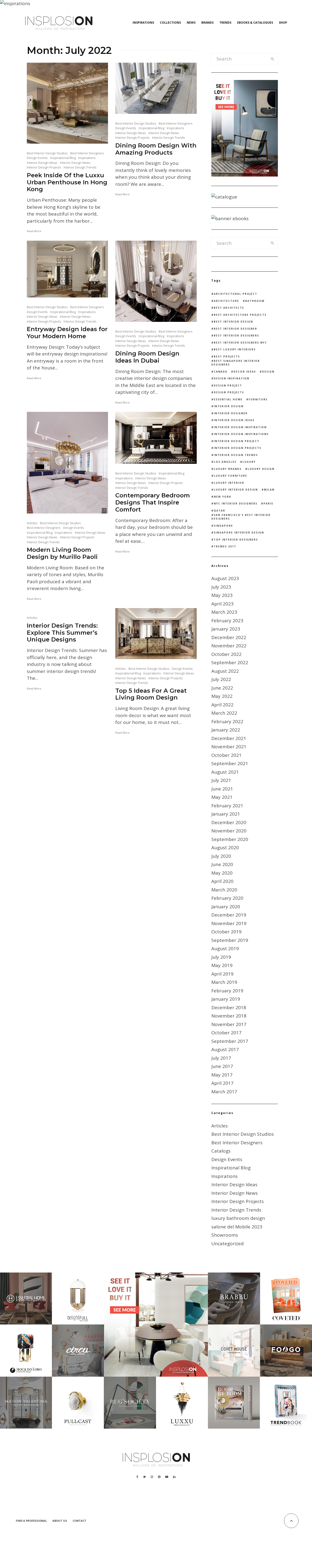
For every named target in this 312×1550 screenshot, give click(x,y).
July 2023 (221, 587)
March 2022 (224, 713)
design (268, 371)
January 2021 (225, 814)
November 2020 (228, 831)
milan (269, 489)
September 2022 (229, 662)
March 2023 (224, 612)
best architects (229, 307)
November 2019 (228, 923)
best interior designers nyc (240, 342)
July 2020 (221, 856)
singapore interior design (239, 532)
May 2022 (222, 696)
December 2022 (228, 637)
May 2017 (222, 1075)
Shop (283, 22)
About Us (59, 1520)
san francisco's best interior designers (241, 516)
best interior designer (235, 328)
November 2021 (228, 746)
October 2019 (226, 931)
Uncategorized (227, 1243)
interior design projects (237, 448)
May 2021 (222, 797)
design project (228, 385)
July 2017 (221, 1058)
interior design (229, 406)
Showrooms (224, 1235)
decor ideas (245, 371)
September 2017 (229, 1041)
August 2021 (225, 772)
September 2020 (229, 839)
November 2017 (228, 1024)
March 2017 (224, 1091)
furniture (258, 399)
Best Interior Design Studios (47, 153)
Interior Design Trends (80, 167)
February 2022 (227, 721)
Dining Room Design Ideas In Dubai (147, 357)
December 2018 (228, 1007)
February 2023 (227, 620)
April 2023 (222, 604)
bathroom (254, 301)
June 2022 (222, 688)
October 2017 (226, 1032)
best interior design (233, 321)
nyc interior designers (235, 503)
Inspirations (143, 22)
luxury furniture (230, 475)
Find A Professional (31, 1520)
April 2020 (222, 881)
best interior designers (236, 335)
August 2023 (225, 578)
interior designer (231, 413)
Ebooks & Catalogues (255, 22)
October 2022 (226, 654)
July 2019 (221, 957)
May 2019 (222, 965)
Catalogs (221, 1151)
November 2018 (228, 1016)
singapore (223, 525)
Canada (220, 371)
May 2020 (222, 873)
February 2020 (227, 898)
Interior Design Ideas (42, 162)
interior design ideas (234, 420)
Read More (34, 231)
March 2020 (224, 890)
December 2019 (228, 915)
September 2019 (229, 940)
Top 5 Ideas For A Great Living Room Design (151, 694)
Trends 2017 (225, 546)
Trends (225, 22)
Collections (170, 22)
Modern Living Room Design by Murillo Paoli (62, 553)
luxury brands (228, 469)
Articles (32, 523)
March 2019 (224, 982)
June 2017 (222, 1066)
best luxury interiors (235, 349)
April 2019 (222, 974)
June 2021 (222, 789)
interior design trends (236, 455)
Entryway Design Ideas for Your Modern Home (67, 333)
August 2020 (225, 847)
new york (222, 496)
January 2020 (225, 906)
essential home (228, 399)
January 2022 (225, 730)
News (191, 22)
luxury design (261, 469)
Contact (79, 1520)
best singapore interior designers (235, 362)
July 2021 (221, 780)
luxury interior (229, 482)
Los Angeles (225, 462)
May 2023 (222, 595)
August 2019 (225, 948)
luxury (249, 462)
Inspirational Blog (63, 158)
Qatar (219, 510)
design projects (229, 392)
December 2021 (228, 738)
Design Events (37, 158)
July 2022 (221, 679)
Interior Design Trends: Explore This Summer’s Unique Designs (62, 632)
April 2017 (222, 1083)
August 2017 (225, 1049)
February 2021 (227, 805)
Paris (268, 503)
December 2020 (228, 822)
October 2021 (226, 755)
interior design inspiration (240, 427)
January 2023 (225, 629)
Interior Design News (75, 162)
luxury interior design (236, 489)
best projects (227, 356)
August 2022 (225, 671)
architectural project (235, 294)
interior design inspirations (241, 434)
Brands (207, 22)
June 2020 (222, 864)
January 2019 (225, 999)
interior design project (236, 441)
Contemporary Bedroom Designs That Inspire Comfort (152, 502)
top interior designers (236, 539)
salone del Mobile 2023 (236, 1227)
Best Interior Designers (87, 153)
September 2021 (229, 763)
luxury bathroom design (238, 1218)
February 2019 (227, 990)
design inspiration (231, 378)
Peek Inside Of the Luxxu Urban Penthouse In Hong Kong (67, 182)
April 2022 (222, 704)
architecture (226, 301)
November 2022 (228, 645)
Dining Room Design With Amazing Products (155, 149)
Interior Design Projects (44, 167)
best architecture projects (240, 314)
